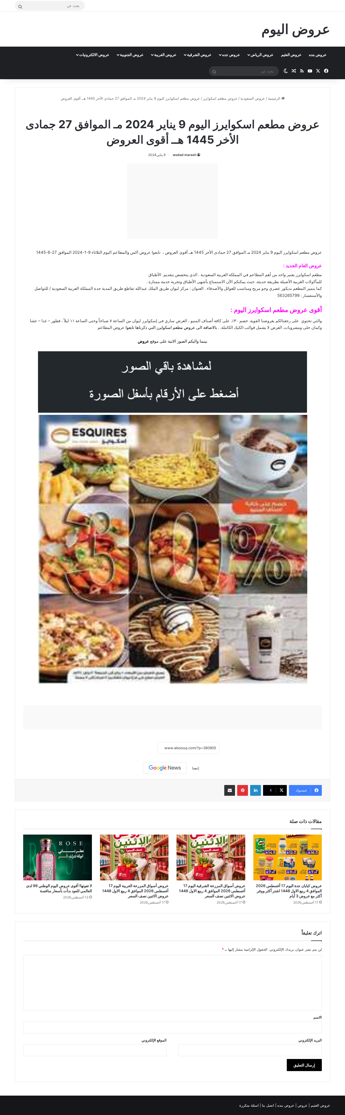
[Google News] (165, 768)
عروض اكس (140, 252)
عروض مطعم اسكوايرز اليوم (271, 310)
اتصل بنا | (267, 1105)
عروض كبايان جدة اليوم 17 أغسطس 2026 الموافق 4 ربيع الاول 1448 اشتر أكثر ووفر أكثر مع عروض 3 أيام (289, 890)
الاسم (317, 1017)
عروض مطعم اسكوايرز (220, 98)
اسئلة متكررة (249, 1105)
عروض (143, 341)
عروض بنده (317, 54)
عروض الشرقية (199, 54)
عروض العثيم (291, 54)
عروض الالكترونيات (94, 54)
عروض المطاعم (111, 327)
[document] (172, 304)
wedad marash (184, 155)
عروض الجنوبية (131, 54)
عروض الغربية (165, 54)
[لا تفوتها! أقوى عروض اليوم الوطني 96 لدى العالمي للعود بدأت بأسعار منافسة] (57, 857)
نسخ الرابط (141, 748)
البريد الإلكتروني (310, 1040)
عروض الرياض (262, 54)
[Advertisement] (172, 201)
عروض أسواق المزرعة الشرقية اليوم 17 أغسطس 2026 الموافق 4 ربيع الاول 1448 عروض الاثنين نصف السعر (212, 890)
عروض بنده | (285, 1105)
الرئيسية (274, 98)
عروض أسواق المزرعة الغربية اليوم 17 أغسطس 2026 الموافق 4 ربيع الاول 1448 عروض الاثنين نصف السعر (135, 890)
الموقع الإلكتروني (154, 1040)
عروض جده (231, 54)
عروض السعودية (252, 98)
